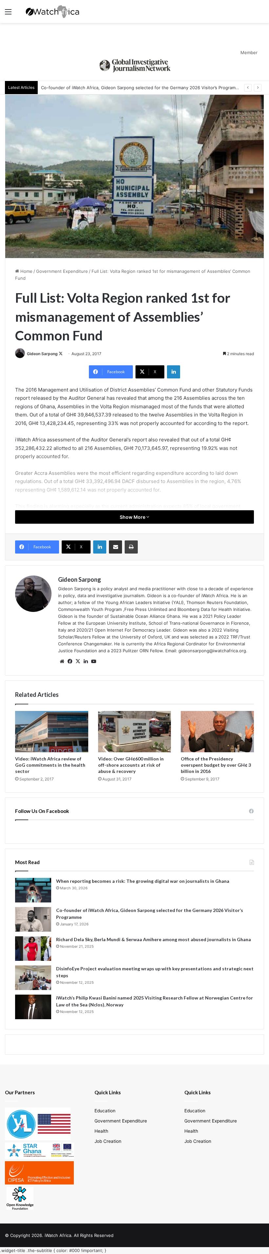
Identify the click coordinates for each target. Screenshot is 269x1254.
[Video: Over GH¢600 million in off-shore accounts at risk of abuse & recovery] (134, 731)
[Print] (131, 547)
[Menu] (8, 14)
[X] (78, 661)
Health (101, 1131)
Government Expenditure (62, 271)
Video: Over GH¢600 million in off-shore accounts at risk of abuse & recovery (131, 765)
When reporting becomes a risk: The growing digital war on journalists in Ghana (142, 881)
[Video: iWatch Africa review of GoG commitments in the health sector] (51, 731)
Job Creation (107, 1141)
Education (104, 1110)
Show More (133, 517)
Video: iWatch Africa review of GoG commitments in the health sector (50, 765)
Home (25, 271)
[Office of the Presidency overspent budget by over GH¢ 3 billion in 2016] (217, 731)
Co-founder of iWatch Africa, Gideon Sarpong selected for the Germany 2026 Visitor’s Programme (141, 87)
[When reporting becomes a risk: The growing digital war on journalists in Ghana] (33, 890)
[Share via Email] (115, 547)
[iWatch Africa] (54, 11)
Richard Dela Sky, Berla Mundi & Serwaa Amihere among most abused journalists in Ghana (153, 939)
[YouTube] (93, 661)
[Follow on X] (61, 353)
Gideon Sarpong (42, 353)
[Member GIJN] (135, 65)
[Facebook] (70, 661)
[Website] (62, 661)
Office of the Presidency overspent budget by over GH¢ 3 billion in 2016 (216, 765)
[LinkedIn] (173, 371)
